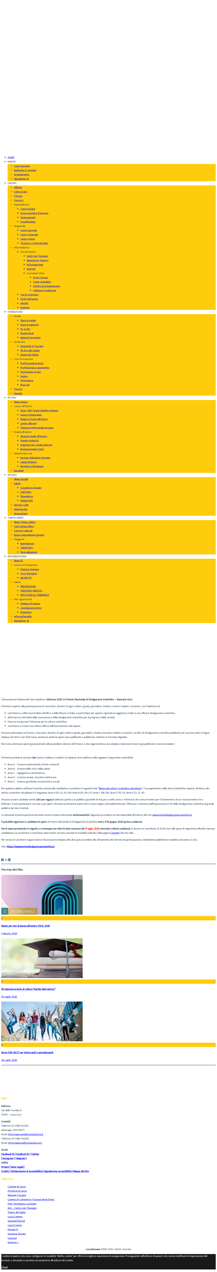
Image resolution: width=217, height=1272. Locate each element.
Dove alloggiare (28, 552)
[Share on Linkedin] (9, 860)
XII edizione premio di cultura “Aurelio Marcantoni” (28, 989)
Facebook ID (22, 1154)
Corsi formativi (28, 574)
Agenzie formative (30, 338)
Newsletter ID (21, 621)
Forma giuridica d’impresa (34, 213)
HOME (11, 157)
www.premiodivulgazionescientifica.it (172, 815)
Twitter (35, 1154)
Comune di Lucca (17, 1187)
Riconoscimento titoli (32, 449)
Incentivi (24, 308)
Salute (17, 483)
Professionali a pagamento (34, 368)
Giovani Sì (13, 1230)
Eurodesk (19, 471)
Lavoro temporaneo (31, 415)
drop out (25, 385)
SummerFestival (16, 1221)
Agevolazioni (27, 544)
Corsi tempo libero (24, 526)
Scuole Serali (27, 333)
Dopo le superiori (29, 325)
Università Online (29, 355)
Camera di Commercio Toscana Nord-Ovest (31, 1199)
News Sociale (21, 479)
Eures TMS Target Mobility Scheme (39, 411)
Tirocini (18, 196)
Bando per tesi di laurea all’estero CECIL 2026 (25, 926)
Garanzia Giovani (17, 1234)
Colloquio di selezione (44, 290)
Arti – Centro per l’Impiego (22, 1208)
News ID (18, 561)
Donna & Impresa (29, 569)
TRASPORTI (26, 548)
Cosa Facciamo (22, 166)
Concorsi (18, 200)
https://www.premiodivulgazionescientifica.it (31, 847)
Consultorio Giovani (30, 488)
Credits (5, 1171)
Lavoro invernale (29, 235)
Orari (10, 13)
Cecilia (11, 684)
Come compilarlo (42, 282)
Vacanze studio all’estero (33, 436)
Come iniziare (27, 209)
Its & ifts (25, 329)
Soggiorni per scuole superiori (36, 445)
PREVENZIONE (28, 586)
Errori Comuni (40, 278)
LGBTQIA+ (26, 492)
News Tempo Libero (24, 522)
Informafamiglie (23, 616)
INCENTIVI (25, 578)
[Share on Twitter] (6, 860)
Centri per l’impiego (37, 256)
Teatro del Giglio (17, 1212)
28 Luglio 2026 (9, 1060)
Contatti (115, 833)
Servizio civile (21, 505)
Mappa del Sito (81, 1171)
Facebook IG (7, 1154)
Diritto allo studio (30, 350)
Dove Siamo (14, 9)
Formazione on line (30, 372)
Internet (31, 269)
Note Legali (17, 1167)
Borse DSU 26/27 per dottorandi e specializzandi (27, 1052)
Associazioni (20, 514)
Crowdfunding (27, 222)
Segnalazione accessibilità (57, 1171)
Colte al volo (20, 192)
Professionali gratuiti (32, 363)
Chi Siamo (13, 5)
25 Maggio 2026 (16, 693)
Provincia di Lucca (17, 1191)
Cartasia (12, 1238)
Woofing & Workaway (32, 466)
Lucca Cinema (15, 1217)
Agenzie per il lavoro (37, 260)
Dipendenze (26, 496)
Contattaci (13, 17)
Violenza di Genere (30, 604)
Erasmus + (13, 1242)
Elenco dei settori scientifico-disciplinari (120, 788)
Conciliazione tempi (30, 608)
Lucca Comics (15, 1225)
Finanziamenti (28, 217)
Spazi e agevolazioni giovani (29, 535)
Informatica (26, 381)
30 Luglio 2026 (9, 997)
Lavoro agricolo (28, 230)
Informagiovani (35, 265)
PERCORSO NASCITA (31, 591)
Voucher (18, 393)
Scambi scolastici (29, 441)
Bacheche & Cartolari (25, 170)
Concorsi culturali (23, 531)
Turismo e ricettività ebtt (34, 243)
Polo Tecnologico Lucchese (22, 1204)
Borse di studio (16, 688)
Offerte (18, 187)
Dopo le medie (28, 320)
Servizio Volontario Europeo (35, 458)
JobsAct (24, 303)
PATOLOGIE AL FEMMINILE (34, 595)
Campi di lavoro (28, 462)
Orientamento (21, 175)
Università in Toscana (31, 346)
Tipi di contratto (29, 295)
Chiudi (4, 1267)
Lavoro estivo (27, 239)
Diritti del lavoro (29, 299)
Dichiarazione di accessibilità (26, 1171)
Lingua (23, 376)
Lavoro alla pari (28, 423)
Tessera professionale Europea (36, 428)
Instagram (8, 1158)
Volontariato (21, 509)
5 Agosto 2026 (9, 933)
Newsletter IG (21, 179)
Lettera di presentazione (46, 286)
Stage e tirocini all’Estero (34, 419)
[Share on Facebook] (2, 860)
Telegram (20, 1158)
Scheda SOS (26, 501)
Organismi (25, 612)
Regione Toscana (17, 1195)
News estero (21, 402)
